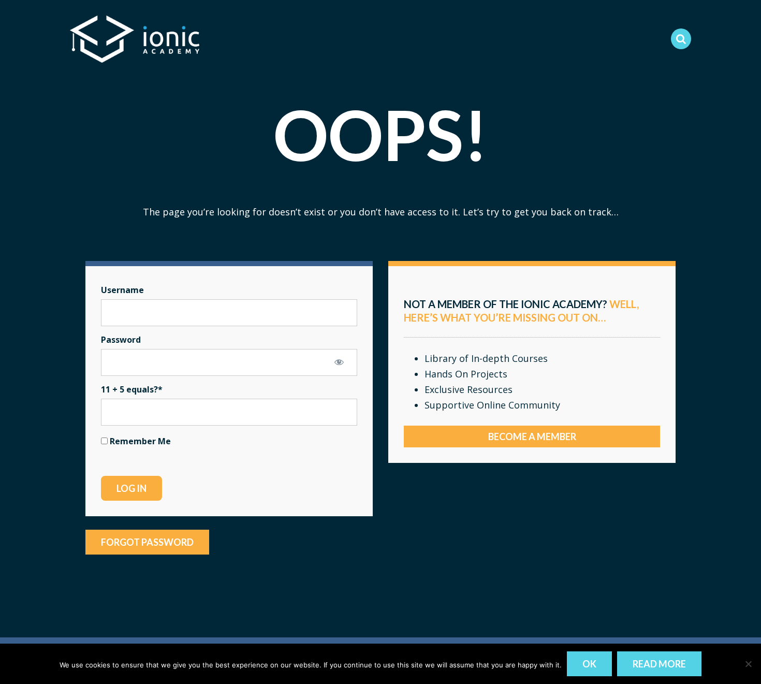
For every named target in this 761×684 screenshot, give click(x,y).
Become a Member (532, 436)
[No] (748, 664)
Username (122, 290)
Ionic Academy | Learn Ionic (134, 39)
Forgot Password (147, 542)
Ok (589, 664)
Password (121, 339)
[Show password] (339, 362)
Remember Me (139, 441)
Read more (659, 664)
